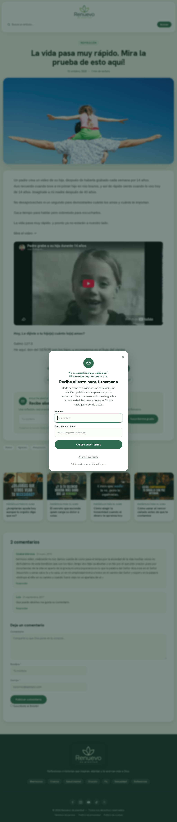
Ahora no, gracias (88, 456)
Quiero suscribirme (88, 444)
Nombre (59, 411)
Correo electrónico (65, 426)
